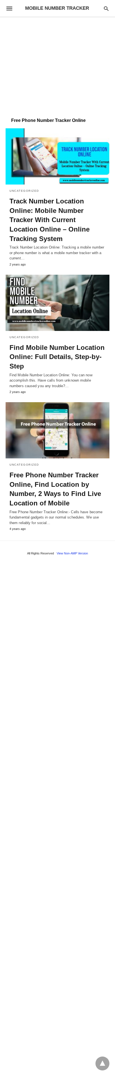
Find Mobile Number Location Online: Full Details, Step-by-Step (57, 357)
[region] (57, 64)
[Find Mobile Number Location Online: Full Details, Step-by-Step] (57, 303)
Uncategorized (24, 190)
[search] (106, 8)
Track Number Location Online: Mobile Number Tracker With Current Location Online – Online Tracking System (49, 219)
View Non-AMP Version (72, 553)
